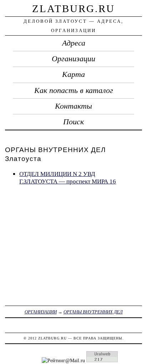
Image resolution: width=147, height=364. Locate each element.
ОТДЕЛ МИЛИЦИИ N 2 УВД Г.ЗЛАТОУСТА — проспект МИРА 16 (67, 178)
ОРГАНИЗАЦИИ (41, 311)
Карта (73, 74)
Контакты (73, 106)
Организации (73, 58)
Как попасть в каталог (73, 90)
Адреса (73, 43)
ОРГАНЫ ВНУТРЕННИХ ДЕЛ (93, 311)
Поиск (73, 122)
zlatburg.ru (73, 8)
